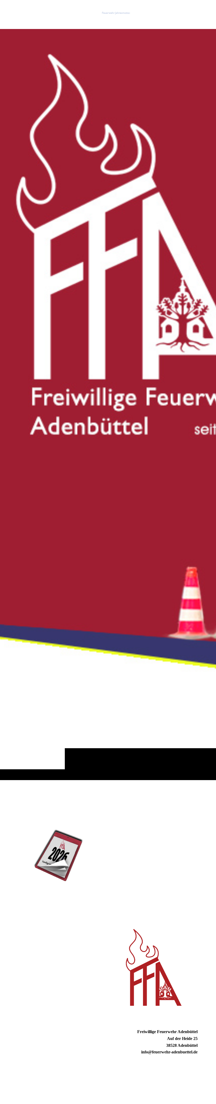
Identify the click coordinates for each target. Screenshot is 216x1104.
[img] (108, 404)
